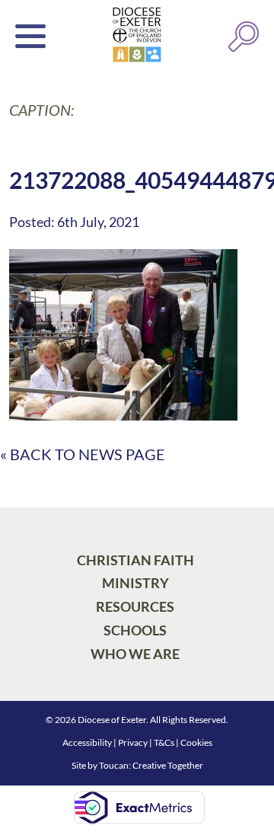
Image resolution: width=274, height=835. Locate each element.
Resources (135, 606)
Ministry (135, 582)
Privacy (133, 742)
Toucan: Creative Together (151, 765)
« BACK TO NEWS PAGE (82, 454)
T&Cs (164, 742)
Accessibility (87, 742)
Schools (135, 630)
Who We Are (135, 653)
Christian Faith (135, 560)
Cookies (196, 742)
